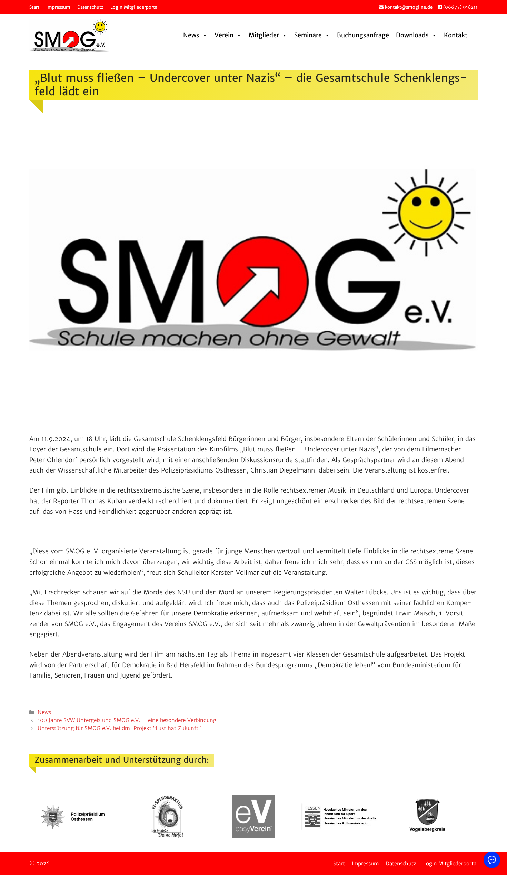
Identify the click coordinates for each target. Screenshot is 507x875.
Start (34, 7)
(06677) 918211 (460, 7)
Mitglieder (264, 35)
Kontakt (455, 35)
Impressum (58, 7)
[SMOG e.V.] (69, 35)
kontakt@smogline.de (408, 7)
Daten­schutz (90, 7)
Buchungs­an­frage (363, 35)
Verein (224, 35)
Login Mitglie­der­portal (134, 7)
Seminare (308, 35)
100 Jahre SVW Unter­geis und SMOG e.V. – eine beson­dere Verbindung (127, 720)
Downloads (412, 35)
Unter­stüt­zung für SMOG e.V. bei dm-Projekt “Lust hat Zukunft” (119, 728)
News (191, 35)
